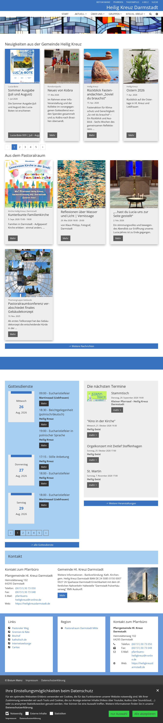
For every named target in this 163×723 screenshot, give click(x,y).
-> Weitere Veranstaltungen (121, 503)
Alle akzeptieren (145, 714)
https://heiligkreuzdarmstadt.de (32, 603)
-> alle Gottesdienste (42, 544)
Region (66, 622)
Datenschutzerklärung (19, 707)
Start (65, 13)
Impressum (11, 718)
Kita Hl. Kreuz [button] (134, 13)
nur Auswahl (119, 714)
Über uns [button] (96, 13)
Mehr (52, 135)
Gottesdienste (20, 386)
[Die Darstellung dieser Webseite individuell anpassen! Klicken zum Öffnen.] (155, 14)
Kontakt (15, 556)
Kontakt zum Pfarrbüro (22, 569)
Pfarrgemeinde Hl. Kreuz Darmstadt (29, 575)
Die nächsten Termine (106, 386)
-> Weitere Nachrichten (81, 346)
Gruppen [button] (114, 13)
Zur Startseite (12, 1)
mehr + (117, 410)
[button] (148, 14)
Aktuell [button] (80, 13)
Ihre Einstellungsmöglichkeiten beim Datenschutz (49, 690)
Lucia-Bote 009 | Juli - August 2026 (29, 135)
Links (12, 622)
